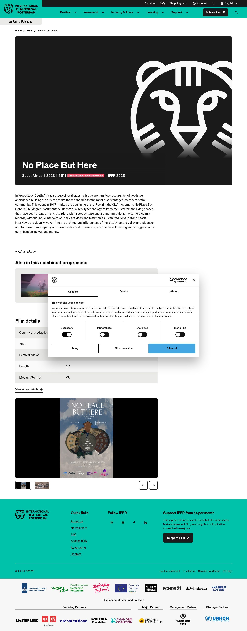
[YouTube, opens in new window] (123, 522)
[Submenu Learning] (163, 12)
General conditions (209, 571)
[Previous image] (143, 485)
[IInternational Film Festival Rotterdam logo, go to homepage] (21, 9)
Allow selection (123, 348)
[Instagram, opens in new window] (112, 522)
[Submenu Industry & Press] (138, 12)
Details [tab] (123, 291)
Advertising (78, 547)
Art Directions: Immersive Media (86, 175)
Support (176, 12)
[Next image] (153, 485)
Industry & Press (122, 12)
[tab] (23, 485)
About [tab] (174, 291)
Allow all (172, 348)
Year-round (91, 12)
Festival (65, 12)
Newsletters (79, 528)
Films (29, 30)
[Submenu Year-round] (103, 12)
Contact (76, 554)
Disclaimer (189, 571)
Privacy (227, 571)
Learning (152, 12)
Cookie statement (169, 571)
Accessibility (79, 541)
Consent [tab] (73, 291)
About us (150, 3)
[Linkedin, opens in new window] (145, 522)
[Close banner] (194, 280)
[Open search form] (236, 12)
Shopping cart (178, 3)
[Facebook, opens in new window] (134, 522)
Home (18, 30)
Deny (75, 348)
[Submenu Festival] (75, 12)
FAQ (162, 3)
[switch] (104, 334)
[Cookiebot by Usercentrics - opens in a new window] (172, 280)
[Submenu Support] (187, 12)
